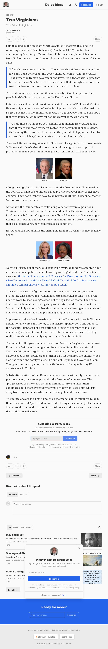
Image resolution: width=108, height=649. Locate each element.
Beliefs (9, 15)
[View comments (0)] (18, 39)
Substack (41, 643)
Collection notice (72, 630)
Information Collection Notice (53, 587)
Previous (16, 475)
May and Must (15, 534)
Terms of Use (67, 585)
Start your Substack (47, 637)
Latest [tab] (16, 527)
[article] (54, 540)
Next (93, 475)
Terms (61, 630)
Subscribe (86, 4)
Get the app (67, 637)
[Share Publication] (75, 4)
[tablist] (17, 494)
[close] (79, 548)
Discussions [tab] (26, 527)
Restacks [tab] (23, 494)
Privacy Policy (74, 587)
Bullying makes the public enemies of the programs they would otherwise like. (41, 538)
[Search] (69, 4)
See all (11, 589)
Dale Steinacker (13, 30)
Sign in (99, 4)
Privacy (53, 630)
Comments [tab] (12, 494)
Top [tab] (9, 527)
